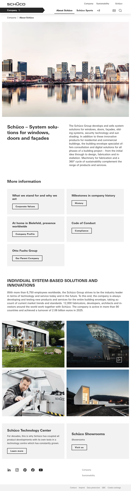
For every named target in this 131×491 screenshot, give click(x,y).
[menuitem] (9, 470)
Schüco (118, 3)
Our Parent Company (27, 258)
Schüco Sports (85, 10)
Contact (73, 488)
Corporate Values (25, 206)
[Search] (120, 11)
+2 (98, 10)
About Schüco (64, 10)
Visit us (79, 447)
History (79, 203)
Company (88, 3)
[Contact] (114, 11)
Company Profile (25, 234)
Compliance (81, 230)
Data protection (93, 488)
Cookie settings (114, 488)
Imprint (82, 488)
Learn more (16, 451)
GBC (104, 488)
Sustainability (102, 3)
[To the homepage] (16, 3)
